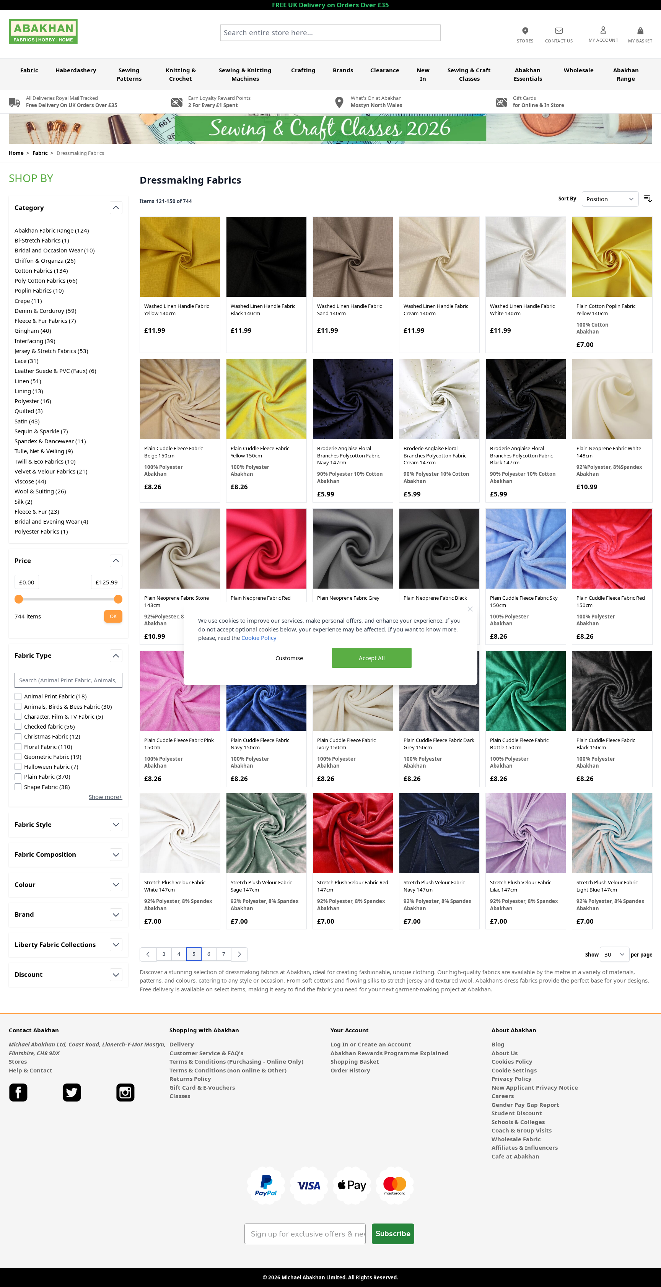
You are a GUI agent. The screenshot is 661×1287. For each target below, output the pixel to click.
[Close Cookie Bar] (470, 609)
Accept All (372, 658)
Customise (289, 658)
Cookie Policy (259, 637)
